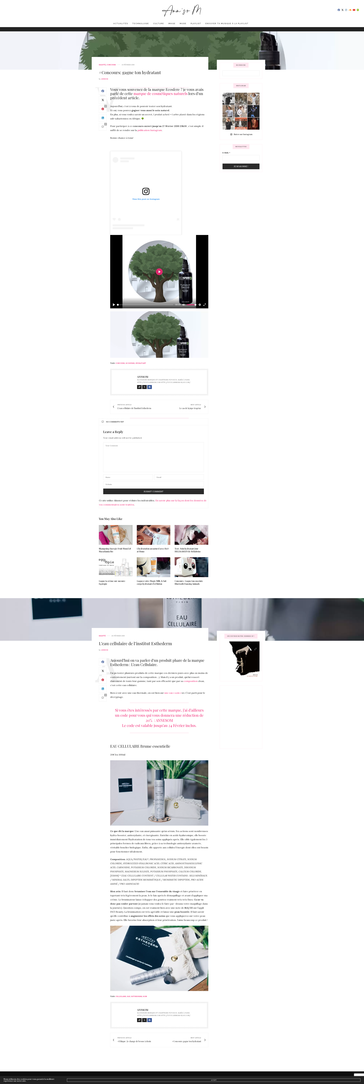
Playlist (196, 23)
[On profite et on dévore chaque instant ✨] (253, 99)
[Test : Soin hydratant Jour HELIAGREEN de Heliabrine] (191, 535)
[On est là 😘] (229, 99)
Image (171, 23)
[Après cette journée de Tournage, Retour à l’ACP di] (229, 124)
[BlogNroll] (182, 10)
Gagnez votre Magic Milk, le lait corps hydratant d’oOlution (151, 582)
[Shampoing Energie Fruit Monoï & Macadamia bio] (116, 535)
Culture (158, 23)
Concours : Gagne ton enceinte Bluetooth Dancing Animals (189, 582)
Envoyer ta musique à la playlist (226, 23)
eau (128, 996)
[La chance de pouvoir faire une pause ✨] (241, 111)
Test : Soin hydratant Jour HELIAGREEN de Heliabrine (188, 550)
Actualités (120, 23)
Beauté (102, 65)
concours (120, 363)
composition (190, 681)
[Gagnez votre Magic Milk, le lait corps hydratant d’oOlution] (153, 567)
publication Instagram (149, 130)
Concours (111, 65)
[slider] (145, 304)
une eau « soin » (172, 692)
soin (145, 996)
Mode (183, 23)
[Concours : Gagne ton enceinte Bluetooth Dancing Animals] (191, 567)
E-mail (226, 153)
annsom (104, 79)
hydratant (141, 363)
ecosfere (130, 363)
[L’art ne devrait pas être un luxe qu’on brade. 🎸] (253, 111)
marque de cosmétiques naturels (161, 93)
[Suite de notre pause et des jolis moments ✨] (229, 111)
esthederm (136, 996)
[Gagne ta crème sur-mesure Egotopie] (116, 567)
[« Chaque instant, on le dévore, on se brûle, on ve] (253, 124)
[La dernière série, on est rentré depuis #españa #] (241, 99)
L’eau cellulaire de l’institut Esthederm (135, 643)
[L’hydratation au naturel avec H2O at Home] (153, 535)
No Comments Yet (115, 422)
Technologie (140, 23)
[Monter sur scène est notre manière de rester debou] (241, 124)
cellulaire (120, 996)
